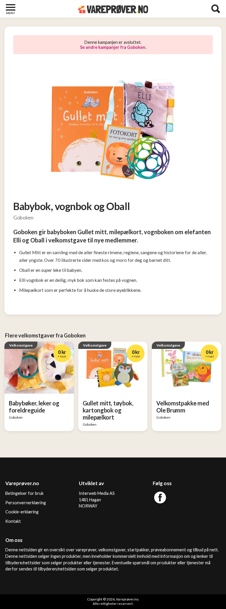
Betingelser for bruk (24, 493)
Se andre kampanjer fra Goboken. (113, 47)
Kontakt (13, 521)
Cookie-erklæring (22, 511)
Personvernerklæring (25, 502)
